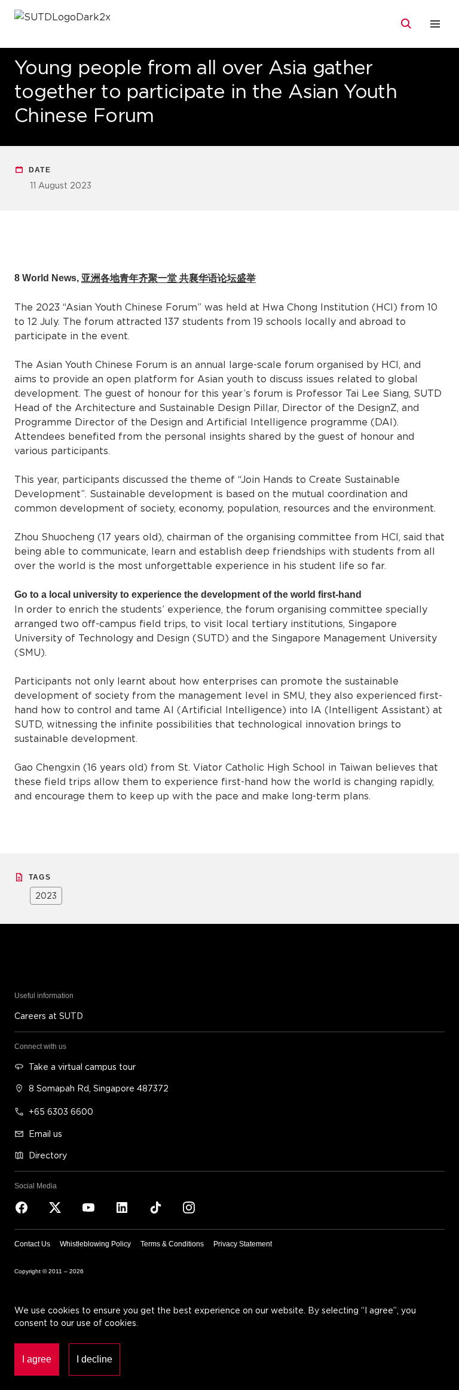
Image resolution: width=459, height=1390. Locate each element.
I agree (36, 1359)
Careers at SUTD (48, 1016)
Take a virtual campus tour (82, 1066)
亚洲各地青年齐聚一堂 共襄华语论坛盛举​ (168, 278)
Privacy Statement (242, 1244)
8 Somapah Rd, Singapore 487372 (99, 1088)
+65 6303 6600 (61, 1111)
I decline (94, 1359)
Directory (48, 1155)
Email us (45, 1134)
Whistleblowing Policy (95, 1244)
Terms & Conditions (172, 1244)
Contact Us (32, 1244)
